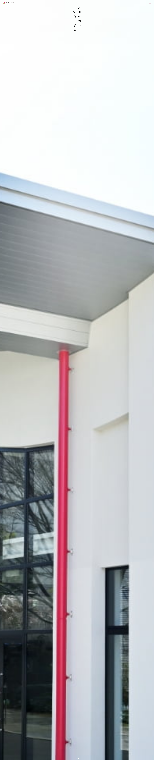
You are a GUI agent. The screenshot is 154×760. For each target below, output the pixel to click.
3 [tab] (78, 758)
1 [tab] (75, 758)
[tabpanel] (77, 380)
